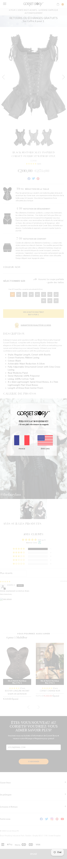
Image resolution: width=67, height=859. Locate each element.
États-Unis (45, 449)
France (22, 449)
